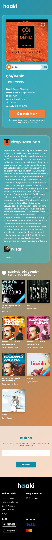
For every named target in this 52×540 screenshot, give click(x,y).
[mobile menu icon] (49, 6)
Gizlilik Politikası (8, 506)
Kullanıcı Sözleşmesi (10, 502)
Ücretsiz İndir (27, 114)
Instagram (33, 498)
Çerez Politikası (8, 510)
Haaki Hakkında (8, 498)
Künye (4, 513)
